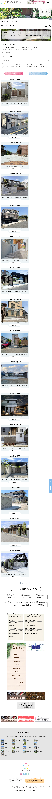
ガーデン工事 (6, 47)
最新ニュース (6, 786)
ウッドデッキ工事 (33, 47)
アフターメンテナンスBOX (16, 682)
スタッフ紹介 (48, 786)
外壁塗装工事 (11, 636)
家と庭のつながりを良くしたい (31, 633)
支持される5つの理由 (17, 786)
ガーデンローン (16, 671)
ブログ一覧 (16, 787)
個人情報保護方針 (30, 787)
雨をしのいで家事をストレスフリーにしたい (34, 630)
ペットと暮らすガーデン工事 (25, 49)
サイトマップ (16, 685)
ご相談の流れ (11, 786)
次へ (31, 582)
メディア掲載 (16, 664)
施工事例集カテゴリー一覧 (8, 21)
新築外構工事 (24, 47)
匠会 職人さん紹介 (16, 675)
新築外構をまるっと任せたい (31, 620)
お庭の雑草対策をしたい (30, 628)
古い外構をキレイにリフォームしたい (32, 622)
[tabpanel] (9, 719)
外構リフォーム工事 (15, 47)
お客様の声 (44, 786)
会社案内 (16, 654)
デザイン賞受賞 (16, 661)
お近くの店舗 (28, 786)
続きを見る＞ (14, 105)
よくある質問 (24, 787)
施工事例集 (16, 657)
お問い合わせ (16, 678)
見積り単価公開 (16, 668)
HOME (2, 21)
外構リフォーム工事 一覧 (19, 21)
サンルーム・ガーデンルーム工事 (10, 49)
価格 (9, 56)
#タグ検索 (6, 60)
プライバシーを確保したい (30, 625)
